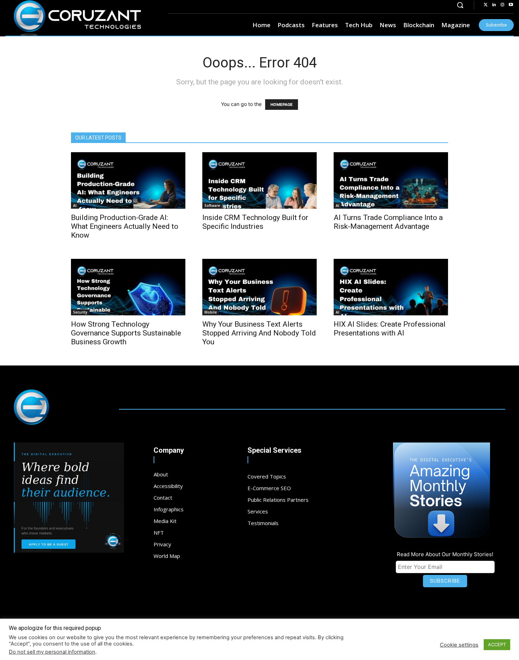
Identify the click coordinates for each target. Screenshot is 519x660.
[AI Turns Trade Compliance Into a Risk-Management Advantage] (391, 180)
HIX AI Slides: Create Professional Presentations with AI (390, 328)
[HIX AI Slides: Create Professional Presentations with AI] (391, 287)
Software (212, 205)
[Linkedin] (494, 5)
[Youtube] (511, 5)
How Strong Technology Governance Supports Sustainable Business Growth (126, 333)
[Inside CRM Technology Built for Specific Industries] (259, 180)
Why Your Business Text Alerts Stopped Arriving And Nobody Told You (259, 333)
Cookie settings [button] (459, 645)
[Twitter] (485, 5)
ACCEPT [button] (497, 644)
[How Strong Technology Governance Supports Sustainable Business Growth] (128, 287)
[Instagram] (502, 5)
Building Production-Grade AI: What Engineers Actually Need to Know (124, 226)
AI (75, 205)
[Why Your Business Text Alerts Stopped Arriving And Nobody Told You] (259, 287)
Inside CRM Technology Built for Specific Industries (255, 222)
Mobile (210, 312)
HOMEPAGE (281, 104)
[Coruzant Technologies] (77, 18)
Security (80, 312)
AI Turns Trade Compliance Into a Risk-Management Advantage (388, 222)
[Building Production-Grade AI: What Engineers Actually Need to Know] (128, 180)
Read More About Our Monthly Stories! (445, 554)
